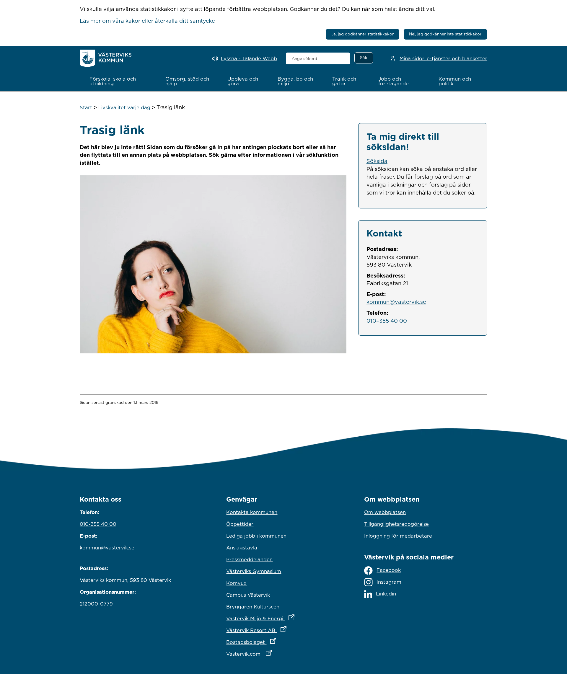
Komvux (236, 583)
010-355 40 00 (98, 524)
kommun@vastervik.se (396, 301)
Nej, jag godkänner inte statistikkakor (445, 34)
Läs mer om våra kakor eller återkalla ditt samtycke (147, 20)
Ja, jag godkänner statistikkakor (362, 34)
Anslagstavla (241, 548)
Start (86, 107)
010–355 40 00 (386, 320)
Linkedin (386, 594)
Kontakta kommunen (251, 512)
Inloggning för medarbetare (398, 536)
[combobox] (318, 58)
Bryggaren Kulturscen (252, 607)
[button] (121, 81)
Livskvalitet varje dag (124, 107)
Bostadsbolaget (277, 642)
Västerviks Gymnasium (253, 571)
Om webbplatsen (385, 512)
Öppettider (239, 524)
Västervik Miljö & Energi (283, 618)
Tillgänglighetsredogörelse (396, 524)
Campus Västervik (248, 595)
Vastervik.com (274, 654)
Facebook (389, 570)
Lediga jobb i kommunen (256, 536)
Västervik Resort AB (282, 630)
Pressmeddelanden (249, 559)
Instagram (389, 582)
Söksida (376, 161)
